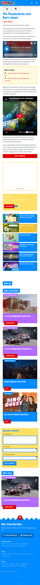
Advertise (12, 564)
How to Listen (12, 554)
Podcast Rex (22, 566)
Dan (24, 554)
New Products (21, 546)
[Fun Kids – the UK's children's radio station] (10, 3)
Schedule (4, 554)
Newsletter (27, 535)
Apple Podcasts (11, 535)
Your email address (9, 455)
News (3, 544)
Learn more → (11, 323)
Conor (32, 554)
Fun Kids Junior (6, 556)
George (20, 554)
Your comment (7, 434)
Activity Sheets (5, 546)
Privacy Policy (25, 564)
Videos (17, 544)
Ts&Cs (18, 564)
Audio (12, 544)
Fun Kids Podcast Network (9, 566)
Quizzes (13, 546)
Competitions (24, 544)
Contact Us (4, 564)
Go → (7, 389)
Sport (7, 544)
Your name (6, 447)
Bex (28, 554)
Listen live (9, 206)
